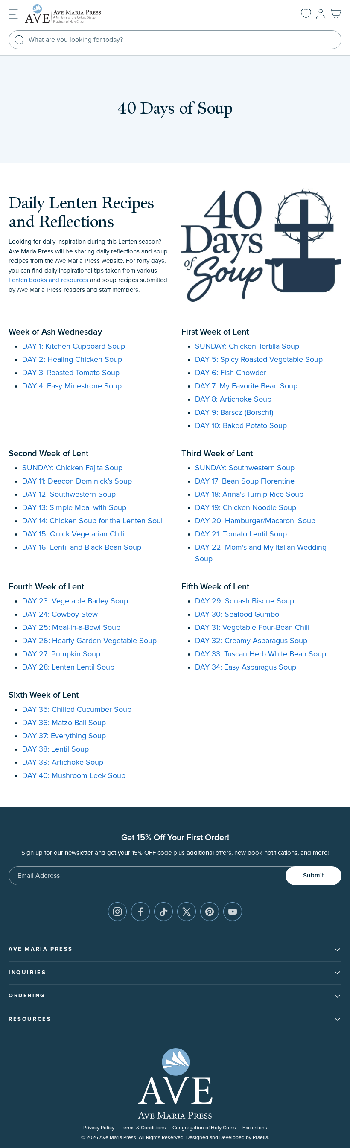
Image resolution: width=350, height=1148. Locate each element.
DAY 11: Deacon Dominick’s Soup (77, 481)
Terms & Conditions (143, 1128)
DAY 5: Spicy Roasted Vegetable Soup (259, 359)
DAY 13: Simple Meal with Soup (74, 508)
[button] (13, 13)
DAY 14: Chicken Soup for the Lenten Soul (92, 521)
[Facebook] (140, 911)
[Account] (321, 14)
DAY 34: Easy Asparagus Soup (245, 667)
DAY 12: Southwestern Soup (69, 494)
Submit (313, 875)
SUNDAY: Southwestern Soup (245, 468)
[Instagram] (117, 911)
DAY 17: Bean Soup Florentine (245, 481)
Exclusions (254, 1128)
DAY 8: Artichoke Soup (233, 399)
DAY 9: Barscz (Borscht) (234, 412)
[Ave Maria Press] (76, 13)
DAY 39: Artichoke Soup (62, 762)
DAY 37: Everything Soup (64, 736)
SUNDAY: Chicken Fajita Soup (72, 468)
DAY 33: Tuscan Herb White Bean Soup (260, 654)
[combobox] (175, 39)
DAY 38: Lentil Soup (55, 749)
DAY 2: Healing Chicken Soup (72, 359)
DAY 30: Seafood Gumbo (237, 614)
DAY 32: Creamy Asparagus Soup (251, 641)
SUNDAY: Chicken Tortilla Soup (247, 346)
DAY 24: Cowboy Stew (60, 614)
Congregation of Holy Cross (204, 1128)
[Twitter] (186, 911)
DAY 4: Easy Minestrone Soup (72, 386)
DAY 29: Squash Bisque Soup (244, 601)
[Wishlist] (306, 14)
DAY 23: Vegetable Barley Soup (75, 601)
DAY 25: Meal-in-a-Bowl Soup (71, 627)
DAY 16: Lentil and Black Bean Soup (81, 547)
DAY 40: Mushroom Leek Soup (73, 776)
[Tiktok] (163, 911)
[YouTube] (232, 911)
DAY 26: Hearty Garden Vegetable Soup (89, 641)
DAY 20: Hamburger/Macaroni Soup (255, 521)
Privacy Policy (98, 1128)
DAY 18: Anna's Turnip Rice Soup (249, 494)
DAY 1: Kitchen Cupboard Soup (73, 346)
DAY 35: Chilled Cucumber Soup (76, 709)
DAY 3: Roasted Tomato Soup (71, 373)
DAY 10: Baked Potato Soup (241, 426)
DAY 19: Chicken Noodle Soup (245, 508)
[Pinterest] (209, 911)
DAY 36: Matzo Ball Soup (64, 723)
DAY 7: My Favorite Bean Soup (246, 386)
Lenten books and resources (48, 280)
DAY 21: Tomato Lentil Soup (241, 534)
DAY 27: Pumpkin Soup (61, 654)
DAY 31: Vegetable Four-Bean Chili (252, 627)
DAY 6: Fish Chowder (230, 373)
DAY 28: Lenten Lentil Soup (68, 667)
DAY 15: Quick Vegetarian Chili (73, 534)
